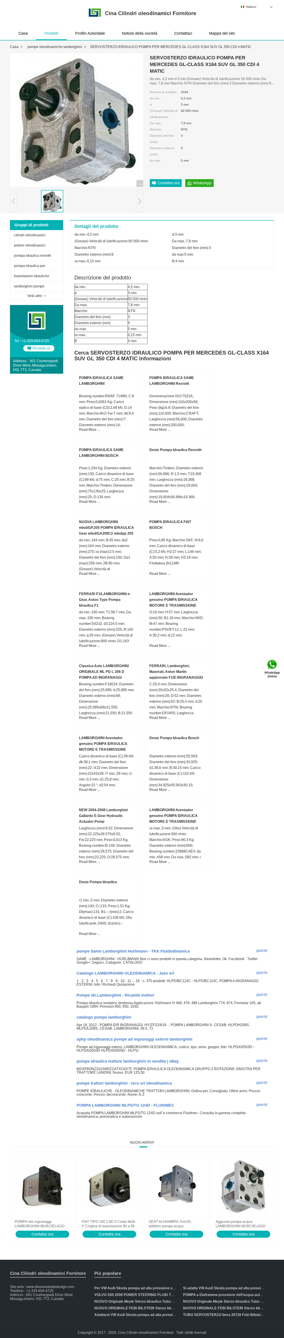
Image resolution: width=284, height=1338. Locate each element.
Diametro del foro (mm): (162, 139)
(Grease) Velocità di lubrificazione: (164, 114)
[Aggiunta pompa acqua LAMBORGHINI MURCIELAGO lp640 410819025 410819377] (243, 1186)
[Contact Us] (272, 669)
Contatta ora (42, 1234)
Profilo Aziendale (90, 33)
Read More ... (89, 429)
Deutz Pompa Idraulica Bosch (174, 738)
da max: (155, 160)
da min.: (155, 98)
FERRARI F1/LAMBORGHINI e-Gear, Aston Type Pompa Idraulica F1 (105, 599)
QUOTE (261, 951)
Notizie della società (139, 33)
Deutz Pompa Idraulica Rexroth (175, 450)
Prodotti (51, 33)
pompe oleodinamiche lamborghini (55, 47)
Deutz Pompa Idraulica (98, 882)
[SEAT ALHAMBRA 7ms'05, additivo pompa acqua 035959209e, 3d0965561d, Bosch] (176, 1186)
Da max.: (156, 123)
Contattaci (183, 33)
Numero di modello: (163, 92)
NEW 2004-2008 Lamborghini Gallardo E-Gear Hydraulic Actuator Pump (103, 815)
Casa (23, 33)
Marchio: (156, 129)
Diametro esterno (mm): (162, 151)
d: (151, 104)
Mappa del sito (222, 33)
